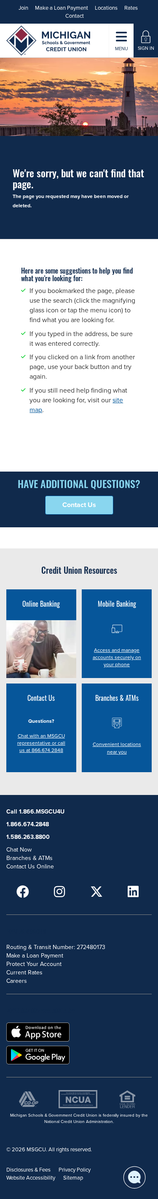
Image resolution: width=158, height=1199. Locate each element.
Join (23, 8)
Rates (131, 8)
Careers (16, 981)
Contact (74, 16)
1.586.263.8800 (28, 837)
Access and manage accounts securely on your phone (117, 657)
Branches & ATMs (29, 858)
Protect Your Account (34, 964)
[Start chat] (134, 1177)
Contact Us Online (30, 866)
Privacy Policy (75, 1169)
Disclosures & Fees (28, 1169)
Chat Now (19, 849)
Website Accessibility (30, 1178)
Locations (106, 8)
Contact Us (79, 505)
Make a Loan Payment (61, 8)
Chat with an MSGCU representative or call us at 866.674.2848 (41, 743)
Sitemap (73, 1178)
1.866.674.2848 (27, 824)
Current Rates (24, 972)
